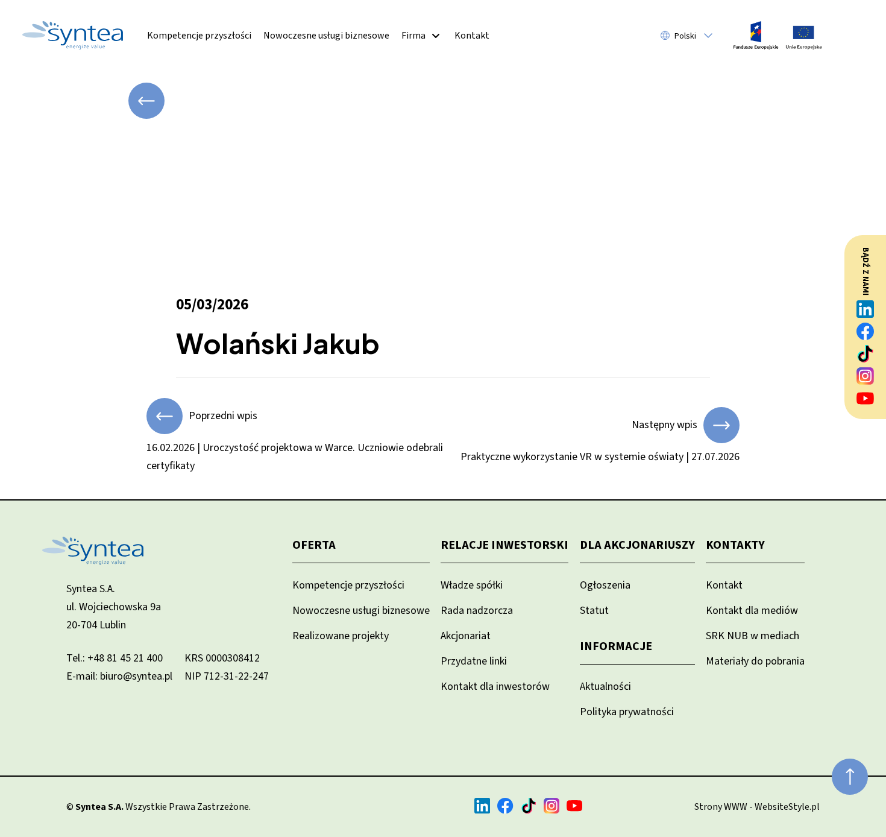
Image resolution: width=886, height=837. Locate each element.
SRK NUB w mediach (752, 635)
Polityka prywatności (627, 711)
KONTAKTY (735, 545)
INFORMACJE (616, 646)
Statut (594, 610)
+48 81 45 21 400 (125, 658)
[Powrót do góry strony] (850, 777)
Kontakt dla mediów (752, 610)
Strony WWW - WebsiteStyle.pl (757, 806)
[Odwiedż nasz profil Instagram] (865, 376)
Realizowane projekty (340, 635)
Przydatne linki (474, 661)
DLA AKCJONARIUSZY (637, 545)
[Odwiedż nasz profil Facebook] (865, 331)
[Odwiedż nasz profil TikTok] (865, 353)
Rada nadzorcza (477, 610)
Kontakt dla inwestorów (495, 686)
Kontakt (471, 35)
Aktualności (605, 686)
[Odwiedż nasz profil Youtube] (865, 398)
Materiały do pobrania (755, 661)
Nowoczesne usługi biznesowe (326, 35)
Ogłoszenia (605, 585)
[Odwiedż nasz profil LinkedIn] (865, 309)
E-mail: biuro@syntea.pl (119, 676)
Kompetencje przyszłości (199, 35)
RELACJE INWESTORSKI (504, 545)
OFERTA (314, 545)
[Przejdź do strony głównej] (73, 35)
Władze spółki (472, 585)
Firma (413, 35)
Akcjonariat (466, 635)
